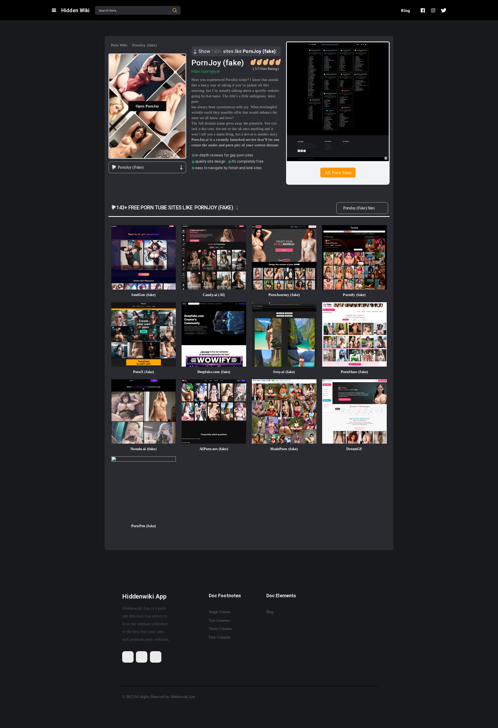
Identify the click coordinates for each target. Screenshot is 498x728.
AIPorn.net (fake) (213, 449)
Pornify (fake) (354, 295)
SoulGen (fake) (143, 295)
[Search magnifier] (174, 10)
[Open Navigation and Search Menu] (54, 10)
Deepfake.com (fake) (214, 372)
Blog (405, 10)
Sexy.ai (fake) (284, 372)
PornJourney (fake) (284, 295)
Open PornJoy (147, 106)
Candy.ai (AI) (214, 295)
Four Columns (219, 637)
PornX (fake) (143, 372)
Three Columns (220, 629)
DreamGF (354, 449)
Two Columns (219, 620)
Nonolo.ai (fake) (143, 449)
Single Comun (219, 612)
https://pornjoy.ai (205, 71)
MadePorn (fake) (284, 449)
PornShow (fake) (354, 372)
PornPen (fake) (143, 526)
